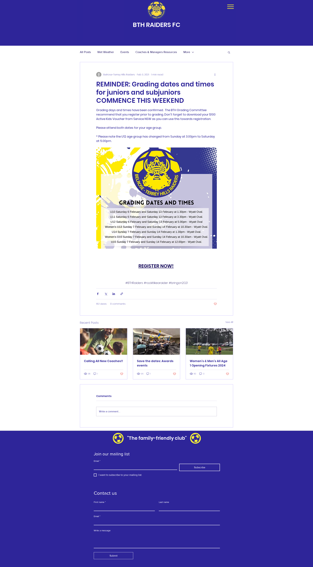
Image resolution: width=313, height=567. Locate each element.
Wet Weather (105, 52)
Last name (164, 502)
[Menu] (230, 7)
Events (124, 52)
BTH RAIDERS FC (156, 24)
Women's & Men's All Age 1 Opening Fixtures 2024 (208, 363)
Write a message (102, 530)
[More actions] (215, 75)
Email (97, 461)
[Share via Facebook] (97, 293)
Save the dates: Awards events (155, 363)
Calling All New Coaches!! (103, 361)
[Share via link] (121, 293)
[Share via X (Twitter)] (105, 293)
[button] (229, 52)
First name (100, 502)
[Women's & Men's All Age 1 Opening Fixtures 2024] (209, 341)
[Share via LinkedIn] (113, 293)
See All (229, 322)
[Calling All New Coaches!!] (103, 341)
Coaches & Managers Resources (156, 52)
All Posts (85, 52)
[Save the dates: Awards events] (156, 341)
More (186, 52)
